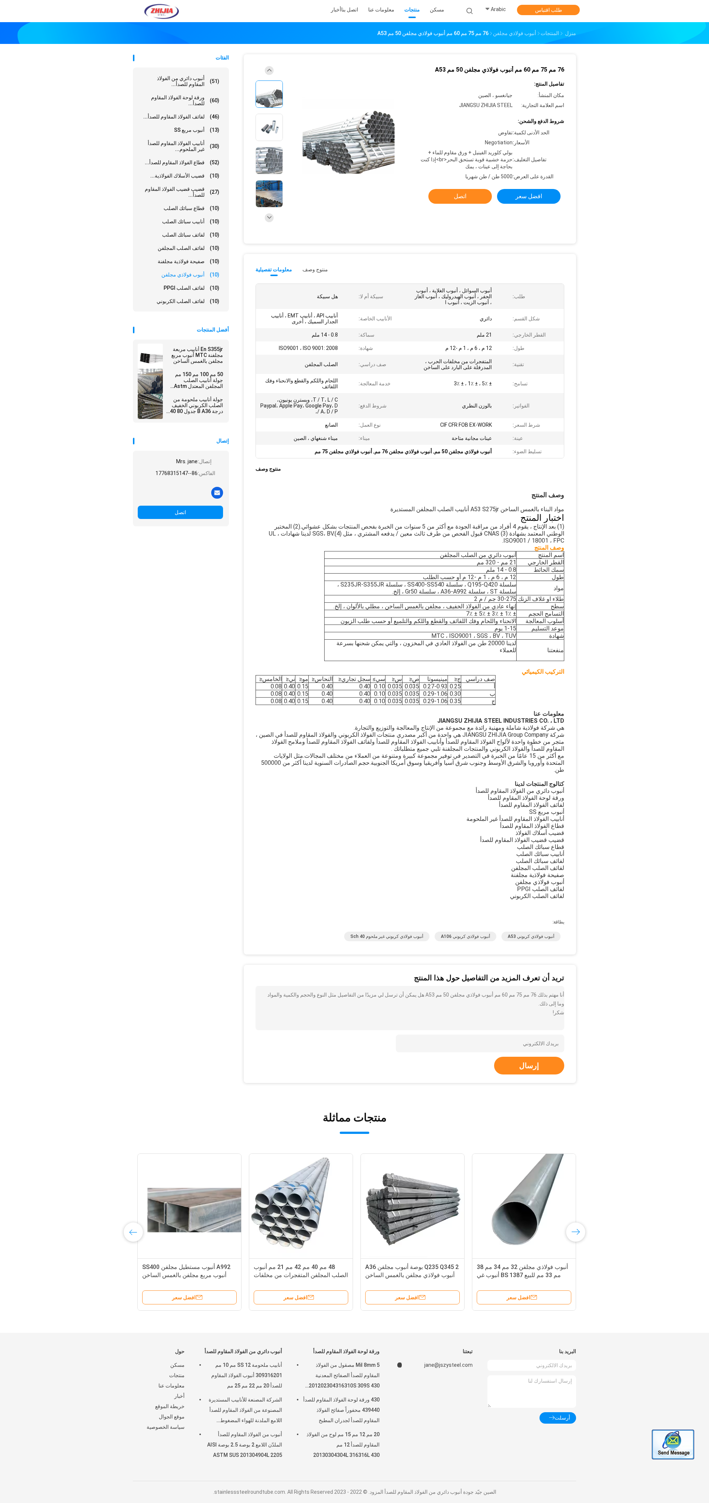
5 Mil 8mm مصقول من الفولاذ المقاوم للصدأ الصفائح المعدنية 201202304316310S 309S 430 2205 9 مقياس (344, 1376)
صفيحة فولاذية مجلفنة (188, 261)
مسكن (177, 1365)
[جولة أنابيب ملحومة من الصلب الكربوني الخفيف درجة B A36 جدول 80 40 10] (150, 406)
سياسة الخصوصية (166, 1427)
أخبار (179, 1396)
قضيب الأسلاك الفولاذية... (184, 176)
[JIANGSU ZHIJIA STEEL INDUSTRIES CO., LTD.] (161, 11)
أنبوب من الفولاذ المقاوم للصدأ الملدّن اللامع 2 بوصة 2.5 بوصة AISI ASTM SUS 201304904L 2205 (244, 1444)
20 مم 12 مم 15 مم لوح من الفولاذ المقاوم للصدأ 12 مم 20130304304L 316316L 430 (343, 1444)
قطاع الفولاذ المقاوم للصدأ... (182, 162)
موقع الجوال (172, 1417)
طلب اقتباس (548, 10)
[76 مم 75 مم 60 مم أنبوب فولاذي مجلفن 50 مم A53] (349, 128)
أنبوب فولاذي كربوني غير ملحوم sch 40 (386, 936)
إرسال (529, 1065)
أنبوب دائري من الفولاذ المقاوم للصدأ (243, 1351)
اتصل (180, 512)
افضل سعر (529, 196)
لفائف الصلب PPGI (191, 288)
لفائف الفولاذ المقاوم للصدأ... (181, 117)
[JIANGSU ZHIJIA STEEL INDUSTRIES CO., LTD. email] (217, 492)
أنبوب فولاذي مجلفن (190, 275)
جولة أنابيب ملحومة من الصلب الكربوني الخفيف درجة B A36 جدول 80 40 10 (196, 405)
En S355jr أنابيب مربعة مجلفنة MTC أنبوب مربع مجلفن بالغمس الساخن (197, 355)
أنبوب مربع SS (196, 130)
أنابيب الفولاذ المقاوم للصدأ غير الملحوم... (183, 146)
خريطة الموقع (170, 1406)
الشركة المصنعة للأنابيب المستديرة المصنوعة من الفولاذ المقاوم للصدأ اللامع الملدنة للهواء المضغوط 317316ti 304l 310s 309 (245, 1411)
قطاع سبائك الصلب (191, 208)
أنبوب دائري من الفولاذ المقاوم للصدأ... (188, 81)
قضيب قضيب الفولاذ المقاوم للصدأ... (182, 192)
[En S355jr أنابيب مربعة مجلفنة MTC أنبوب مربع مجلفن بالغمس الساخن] (150, 356)
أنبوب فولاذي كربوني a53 (531, 936)
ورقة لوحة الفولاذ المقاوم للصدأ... (185, 100)
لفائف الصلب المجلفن (188, 248)
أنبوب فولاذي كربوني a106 (465, 936)
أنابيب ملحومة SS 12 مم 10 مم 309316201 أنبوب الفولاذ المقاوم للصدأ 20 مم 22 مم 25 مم (246, 1375)
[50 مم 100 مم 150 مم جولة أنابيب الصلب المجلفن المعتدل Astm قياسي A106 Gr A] (150, 381)
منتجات (177, 1375)
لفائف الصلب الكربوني (188, 301)
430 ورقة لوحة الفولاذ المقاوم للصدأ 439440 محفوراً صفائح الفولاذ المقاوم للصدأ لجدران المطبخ (341, 1410)
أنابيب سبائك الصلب (190, 221)
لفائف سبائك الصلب (190, 235)
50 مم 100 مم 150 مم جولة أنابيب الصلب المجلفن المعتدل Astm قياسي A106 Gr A (198, 380)
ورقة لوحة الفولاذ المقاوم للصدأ (346, 1351)
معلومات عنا (171, 1386)
